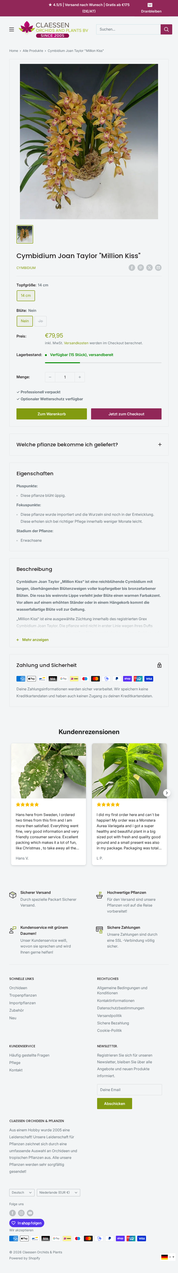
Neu (12, 1018)
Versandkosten (76, 343)
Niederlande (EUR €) (54, 1192)
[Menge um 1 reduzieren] (50, 377)
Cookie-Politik (109, 1030)
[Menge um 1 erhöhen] (80, 377)
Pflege (14, 1062)
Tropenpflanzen (23, 995)
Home (13, 51)
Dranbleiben (151, 11)
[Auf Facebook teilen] (132, 267)
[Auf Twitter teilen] (149, 267)
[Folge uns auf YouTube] (30, 1213)
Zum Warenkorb (52, 414)
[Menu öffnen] (11, 29)
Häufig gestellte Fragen (29, 1055)
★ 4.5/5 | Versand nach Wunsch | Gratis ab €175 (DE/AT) (89, 8)
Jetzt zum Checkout (126, 414)
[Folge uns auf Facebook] (12, 1213)
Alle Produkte (33, 51)
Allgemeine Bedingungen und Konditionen (122, 990)
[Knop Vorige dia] (11, 793)
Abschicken (114, 1103)
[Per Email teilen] (158, 267)
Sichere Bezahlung (113, 1023)
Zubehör (16, 1010)
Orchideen (18, 987)
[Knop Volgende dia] (167, 793)
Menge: (23, 377)
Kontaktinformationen (115, 1000)
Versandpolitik (109, 1015)
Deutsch (18, 1192)
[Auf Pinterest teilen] (140, 267)
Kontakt (15, 1070)
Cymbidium (26, 268)
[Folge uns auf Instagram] (21, 1213)
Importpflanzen (22, 1003)
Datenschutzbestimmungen (120, 1008)
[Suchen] (166, 29)
